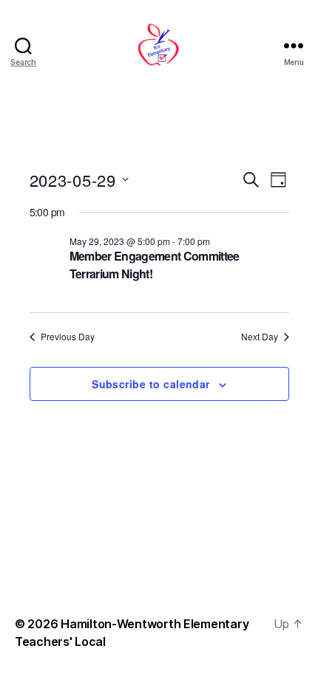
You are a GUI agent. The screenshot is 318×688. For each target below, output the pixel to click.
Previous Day (68, 337)
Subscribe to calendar (151, 383)
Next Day (259, 337)
